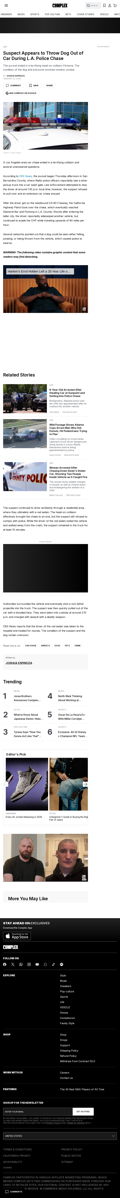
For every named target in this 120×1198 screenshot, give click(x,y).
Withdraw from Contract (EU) (77, 1061)
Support (65, 1045)
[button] (60, 1136)
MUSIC (21, 14)
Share (49, 85)
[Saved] (104, 5)
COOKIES (7, 1167)
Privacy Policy (54, 1123)
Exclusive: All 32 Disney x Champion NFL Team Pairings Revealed (72, 734)
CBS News (25, 176)
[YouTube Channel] (37, 964)
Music (17, 691)
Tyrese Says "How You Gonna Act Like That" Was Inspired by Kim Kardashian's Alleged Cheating (27, 734)
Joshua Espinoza (19, 663)
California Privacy (16, 1155)
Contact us (66, 1077)
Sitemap (67, 1161)
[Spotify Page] (61, 964)
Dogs (57, 645)
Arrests (45, 645)
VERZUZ (104, 14)
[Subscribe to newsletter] (83, 1112)
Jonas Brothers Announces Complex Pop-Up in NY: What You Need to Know (28, 698)
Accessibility (12, 1161)
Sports (62, 710)
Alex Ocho (55, 455)
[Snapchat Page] (45, 964)
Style (17, 710)
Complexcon (67, 1018)
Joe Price (54, 412)
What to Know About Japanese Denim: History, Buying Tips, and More (29, 717)
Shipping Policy (69, 1050)
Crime (77, 645)
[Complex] (60, 5)
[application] (45, 289)
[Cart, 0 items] (115, 5)
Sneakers (11, 813)
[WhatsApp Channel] (20, 964)
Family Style (67, 1023)
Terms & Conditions (17, 1149)
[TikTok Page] (53, 964)
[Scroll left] (5, 784)
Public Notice (71, 1155)
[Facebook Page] (4, 964)
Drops (63, 1040)
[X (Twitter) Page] (12, 964)
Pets (67, 645)
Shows (64, 1012)
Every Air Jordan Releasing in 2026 (24, 817)
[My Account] (110, 5)
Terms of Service (76, 1123)
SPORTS (34, 14)
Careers (64, 1072)
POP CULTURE (52, 14)
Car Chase (30, 645)
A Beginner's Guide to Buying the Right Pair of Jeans (69, 818)
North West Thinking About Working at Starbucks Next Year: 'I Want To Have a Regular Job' (72, 698)
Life (5, 47)
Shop (63, 1034)
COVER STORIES (85, 14)
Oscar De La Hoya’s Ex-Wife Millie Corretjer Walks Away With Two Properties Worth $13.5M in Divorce (72, 717)
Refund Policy (68, 1055)
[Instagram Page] (29, 964)
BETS (68, 14)
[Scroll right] (85, 784)
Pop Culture (20, 727)
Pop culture (67, 991)
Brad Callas (56, 495)
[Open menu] (6, 5)
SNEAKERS (6, 14)
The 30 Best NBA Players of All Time (82, 1089)
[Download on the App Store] (17, 935)
